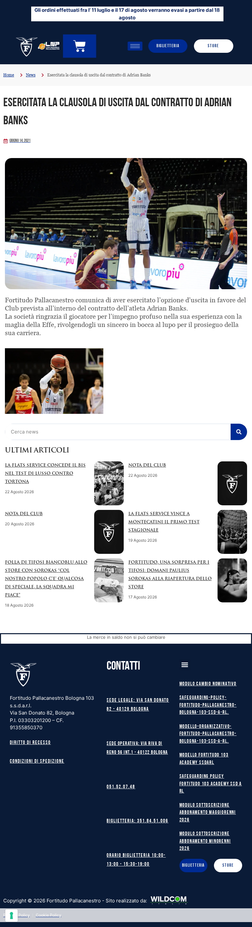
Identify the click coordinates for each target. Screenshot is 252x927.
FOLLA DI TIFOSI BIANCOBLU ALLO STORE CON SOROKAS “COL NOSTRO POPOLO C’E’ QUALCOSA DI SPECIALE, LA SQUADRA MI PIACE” (46, 578)
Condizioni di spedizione (37, 761)
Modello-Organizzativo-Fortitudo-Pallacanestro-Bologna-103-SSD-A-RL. (208, 734)
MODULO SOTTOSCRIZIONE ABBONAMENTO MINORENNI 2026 (205, 841)
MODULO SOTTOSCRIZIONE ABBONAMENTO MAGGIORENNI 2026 (207, 813)
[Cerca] (239, 432)
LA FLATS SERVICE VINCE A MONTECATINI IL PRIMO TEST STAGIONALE (164, 522)
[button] (184, 664)
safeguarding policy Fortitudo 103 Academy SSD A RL (210, 784)
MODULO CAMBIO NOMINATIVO (208, 684)
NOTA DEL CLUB (147, 465)
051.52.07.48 (121, 787)
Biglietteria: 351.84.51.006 (137, 821)
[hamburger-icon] (135, 46)
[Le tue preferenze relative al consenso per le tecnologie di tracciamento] (11, 915)
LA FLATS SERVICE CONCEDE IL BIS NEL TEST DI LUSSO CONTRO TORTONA (45, 473)
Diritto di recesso (30, 742)
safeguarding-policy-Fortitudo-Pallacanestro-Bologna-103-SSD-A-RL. (208, 705)
